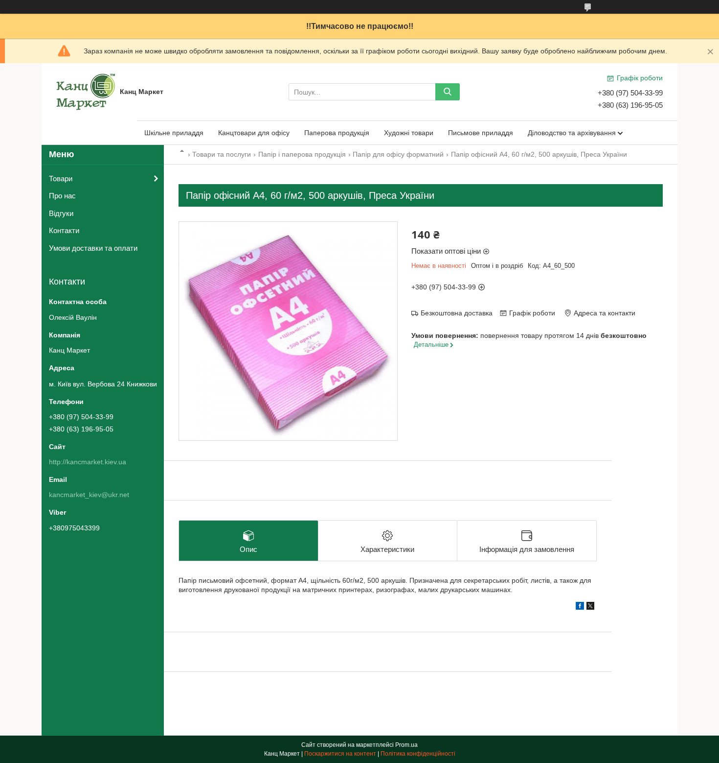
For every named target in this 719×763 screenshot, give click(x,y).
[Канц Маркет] (85, 91)
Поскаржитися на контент (340, 753)
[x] (590, 607)
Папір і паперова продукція (302, 154)
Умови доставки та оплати (93, 248)
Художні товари (408, 133)
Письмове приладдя (480, 133)
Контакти (64, 230)
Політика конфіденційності (418, 753)
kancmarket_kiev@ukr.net (89, 495)
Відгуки (61, 213)
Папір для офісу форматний (398, 154)
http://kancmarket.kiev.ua (87, 462)
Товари (60, 178)
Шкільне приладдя (173, 133)
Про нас (62, 195)
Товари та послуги (221, 154)
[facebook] (580, 607)
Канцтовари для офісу (254, 133)
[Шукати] (447, 91)
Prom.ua (406, 744)
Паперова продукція (336, 133)
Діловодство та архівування (572, 133)
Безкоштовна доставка (457, 313)
